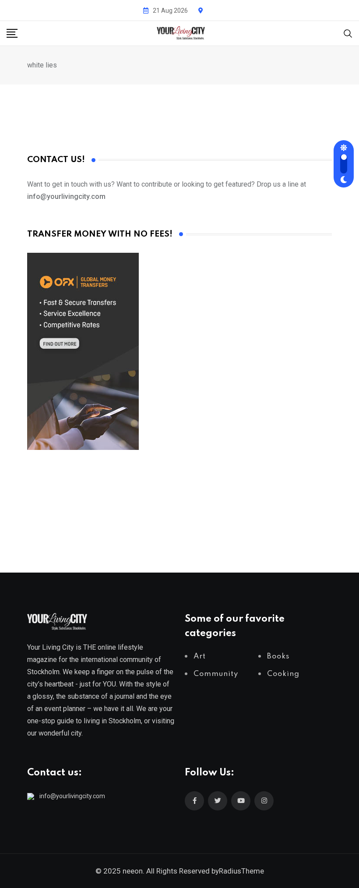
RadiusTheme (241, 871)
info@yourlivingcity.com (72, 796)
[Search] (348, 32)
